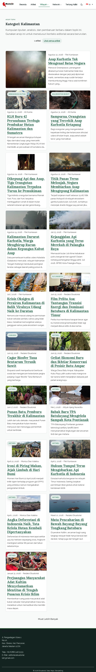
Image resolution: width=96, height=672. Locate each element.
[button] (89, 4)
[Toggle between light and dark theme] (81, 4)
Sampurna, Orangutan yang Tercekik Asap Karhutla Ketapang (68, 120)
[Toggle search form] (75, 4)
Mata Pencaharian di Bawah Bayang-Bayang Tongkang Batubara (69, 524)
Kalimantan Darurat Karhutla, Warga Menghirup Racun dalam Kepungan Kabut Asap (25, 245)
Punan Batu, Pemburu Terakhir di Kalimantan (26, 414)
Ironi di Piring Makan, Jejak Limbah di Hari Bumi (24, 470)
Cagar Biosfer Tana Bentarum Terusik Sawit (22, 361)
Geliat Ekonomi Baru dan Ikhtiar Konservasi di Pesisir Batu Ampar (69, 361)
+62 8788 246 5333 (15, 652)
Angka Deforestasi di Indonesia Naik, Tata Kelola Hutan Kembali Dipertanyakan (24, 526)
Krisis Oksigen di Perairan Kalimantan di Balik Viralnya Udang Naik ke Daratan (25, 305)
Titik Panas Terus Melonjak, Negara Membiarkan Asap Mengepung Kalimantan (70, 184)
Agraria (12, 335)
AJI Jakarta (57, 276)
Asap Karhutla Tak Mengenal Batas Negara (66, 61)
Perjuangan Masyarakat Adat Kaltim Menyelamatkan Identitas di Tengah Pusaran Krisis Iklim (26, 586)
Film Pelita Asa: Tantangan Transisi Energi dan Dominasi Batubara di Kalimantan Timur (70, 307)
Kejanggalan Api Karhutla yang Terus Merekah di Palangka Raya (67, 243)
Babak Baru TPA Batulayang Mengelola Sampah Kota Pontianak (70, 416)
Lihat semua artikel (52, 41)
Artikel (55, 335)
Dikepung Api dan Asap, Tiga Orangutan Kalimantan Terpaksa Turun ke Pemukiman (25, 184)
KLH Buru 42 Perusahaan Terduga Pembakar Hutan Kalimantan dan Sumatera (23, 124)
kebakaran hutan (17, 94)
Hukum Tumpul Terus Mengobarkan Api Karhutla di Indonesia (68, 470)
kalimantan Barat (61, 94)
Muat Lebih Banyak (48, 619)
